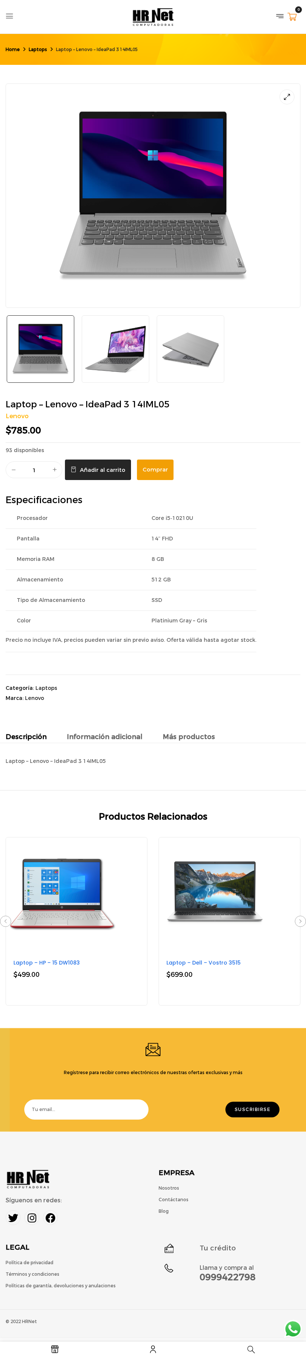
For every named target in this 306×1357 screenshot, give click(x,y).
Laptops (38, 50)
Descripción (26, 737)
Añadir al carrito (102, 470)
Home (13, 50)
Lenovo (17, 416)
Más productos (189, 737)
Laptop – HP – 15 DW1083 (46, 962)
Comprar (155, 469)
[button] (292, 17)
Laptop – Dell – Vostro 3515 (203, 962)
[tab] (26, 738)
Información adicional (105, 737)
